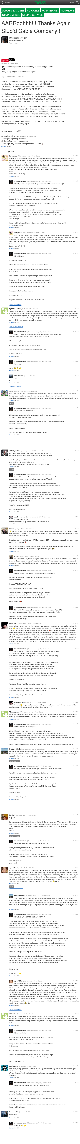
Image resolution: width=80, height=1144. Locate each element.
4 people (3, 146)
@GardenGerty (25, 749)
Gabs (11, 391)
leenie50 (12, 815)
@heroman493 (28, 376)
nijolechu (12, 1014)
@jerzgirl (17, 529)
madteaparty (13, 1066)
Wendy (11, 529)
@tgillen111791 (24, 309)
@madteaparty (23, 1066)
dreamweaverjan (19, 37)
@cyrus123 (19, 868)
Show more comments (15, 304)
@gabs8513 (17, 391)
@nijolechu (19, 1014)
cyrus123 (12, 868)
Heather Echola (15, 749)
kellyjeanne (13, 156)
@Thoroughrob (23, 712)
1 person (11, 227)
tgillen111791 (14, 309)
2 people (11, 176)
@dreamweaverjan (15, 41)
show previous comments (16, 326)
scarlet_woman (14, 451)
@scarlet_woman (26, 451)
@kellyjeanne (22, 156)
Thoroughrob (14, 712)
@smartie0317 (23, 623)
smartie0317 (13, 623)
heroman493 (18, 376)
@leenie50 (19, 815)
